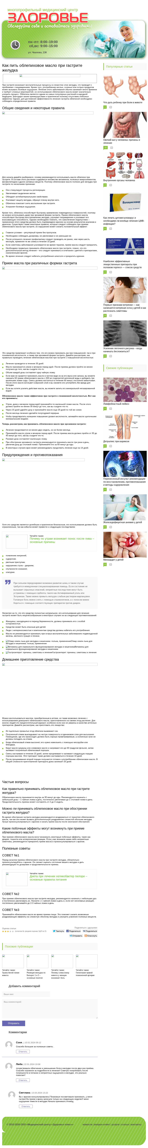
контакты (136, 1124)
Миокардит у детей (113, 560)
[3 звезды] (8, 931)
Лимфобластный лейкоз (116, 404)
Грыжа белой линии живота (10, 974)
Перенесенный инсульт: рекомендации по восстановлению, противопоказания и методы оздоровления (124, 482)
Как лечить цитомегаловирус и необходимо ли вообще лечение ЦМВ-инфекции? (123, 221)
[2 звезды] (6, 931)
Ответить (23, 1051)
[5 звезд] (13, 931)
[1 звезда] (3, 931)
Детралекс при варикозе (116, 441)
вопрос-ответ (102, 1124)
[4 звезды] (11, 931)
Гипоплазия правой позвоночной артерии (85, 974)
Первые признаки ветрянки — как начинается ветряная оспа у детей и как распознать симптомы (124, 308)
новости (87, 1124)
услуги (115, 1124)
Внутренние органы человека (119, 180)
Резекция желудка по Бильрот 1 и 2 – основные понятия (36, 975)
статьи (125, 1124)
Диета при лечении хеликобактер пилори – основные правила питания (58, 878)
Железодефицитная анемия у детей (122, 522)
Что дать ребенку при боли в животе (122, 102)
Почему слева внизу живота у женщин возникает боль (60, 975)
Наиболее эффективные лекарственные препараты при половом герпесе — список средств (122, 264)
